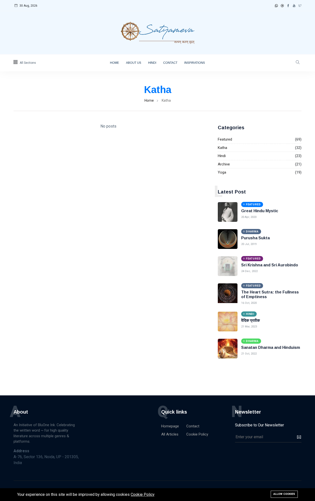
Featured (225, 139)
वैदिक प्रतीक (250, 320)
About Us (133, 63)
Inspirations (194, 63)
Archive (224, 164)
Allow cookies (284, 494)
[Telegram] (282, 5)
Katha (222, 147)
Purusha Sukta (255, 238)
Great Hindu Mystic (259, 211)
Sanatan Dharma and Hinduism (270, 347)
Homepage (170, 426)
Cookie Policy (197, 434)
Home (114, 63)
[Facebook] (288, 5)
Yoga (222, 172)
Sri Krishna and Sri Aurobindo (269, 265)
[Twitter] (300, 5)
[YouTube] (294, 5)
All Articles (169, 434)
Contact (170, 63)
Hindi (152, 63)
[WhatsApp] (276, 5)
